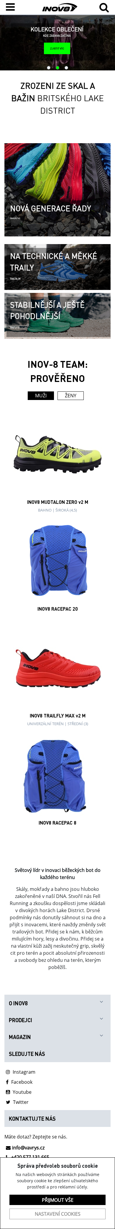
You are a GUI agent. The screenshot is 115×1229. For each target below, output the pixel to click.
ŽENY (70, 395)
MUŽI (41, 395)
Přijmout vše (57, 1200)
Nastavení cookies (57, 1214)
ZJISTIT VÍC (57, 48)
